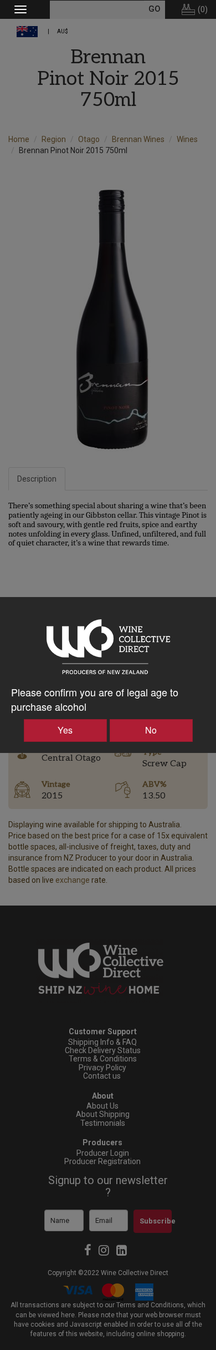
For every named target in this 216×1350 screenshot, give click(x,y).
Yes (65, 730)
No (151, 730)
